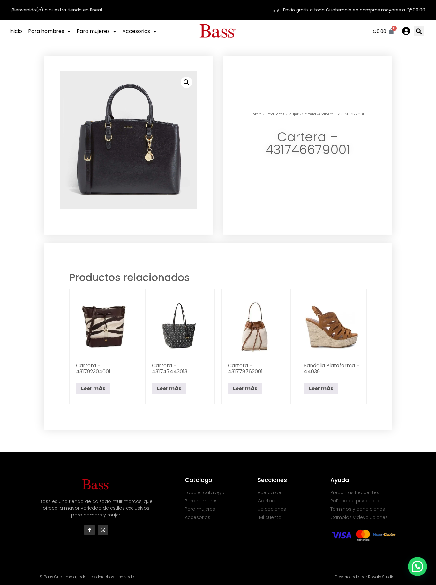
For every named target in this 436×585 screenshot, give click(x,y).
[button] (419, 31)
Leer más (93, 388)
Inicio (15, 31)
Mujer (293, 114)
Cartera (309, 114)
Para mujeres (93, 31)
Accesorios (136, 31)
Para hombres (46, 31)
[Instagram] (103, 530)
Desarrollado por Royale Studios (366, 577)
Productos (275, 114)
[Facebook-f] (89, 530)
